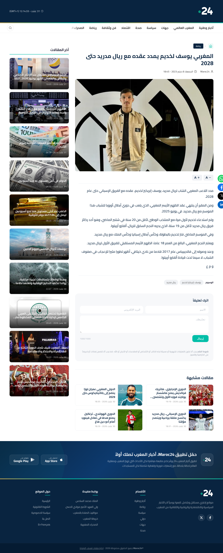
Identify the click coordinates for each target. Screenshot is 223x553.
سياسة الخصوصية (40, 513)
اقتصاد (125, 28)
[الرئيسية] (210, 46)
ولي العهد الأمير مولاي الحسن (82, 507)
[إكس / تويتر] (201, 517)
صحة (138, 28)
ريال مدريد (171, 282)
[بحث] (10, 28)
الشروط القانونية (41, 507)
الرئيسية (46, 501)
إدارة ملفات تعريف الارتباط (92, 548)
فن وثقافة (109, 28)
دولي (142, 519)
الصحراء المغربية (73, 28)
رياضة (93, 28)
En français (44, 525)
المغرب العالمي (184, 28)
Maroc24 (205, 71)
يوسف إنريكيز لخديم (191, 282)
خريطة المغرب (90, 519)
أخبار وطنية (206, 28)
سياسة (151, 28)
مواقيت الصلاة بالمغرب (85, 513)
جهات (164, 28)
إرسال (200, 338)
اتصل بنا (46, 519)
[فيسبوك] (210, 517)
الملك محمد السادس (87, 501)
